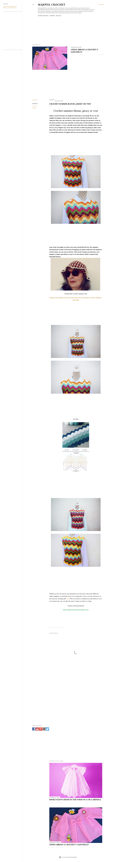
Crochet (34, 106)
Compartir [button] (73, 54)
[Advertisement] (67, 27)
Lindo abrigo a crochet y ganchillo (69, 844)
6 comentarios (81, 54)
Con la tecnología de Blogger (69, 857)
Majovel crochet (51, 4)
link (67, 599)
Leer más (101, 54)
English (58, 15)
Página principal (43, 15)
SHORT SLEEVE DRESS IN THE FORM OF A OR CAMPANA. (75, 799)
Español (52, 15)
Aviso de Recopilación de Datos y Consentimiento (10, 7)
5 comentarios (59, 802)
